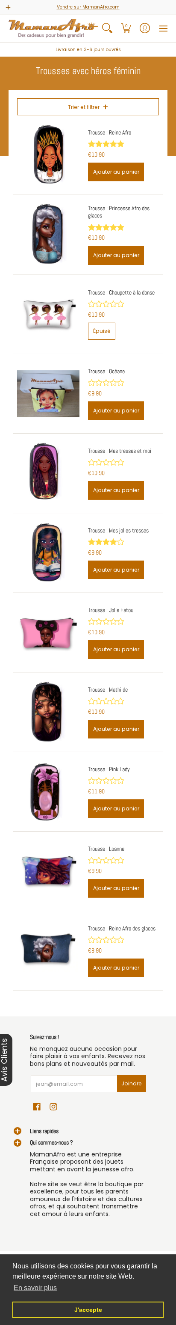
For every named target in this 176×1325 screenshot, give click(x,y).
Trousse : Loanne (106, 849)
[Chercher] (107, 28)
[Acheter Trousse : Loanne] (48, 871)
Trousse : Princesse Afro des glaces (119, 212)
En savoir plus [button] (35, 1287)
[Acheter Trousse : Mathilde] (48, 712)
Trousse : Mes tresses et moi (119, 451)
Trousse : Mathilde (108, 689)
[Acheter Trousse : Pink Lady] (48, 792)
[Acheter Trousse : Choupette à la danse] (48, 314)
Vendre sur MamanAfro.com (88, 7)
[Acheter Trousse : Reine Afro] (48, 155)
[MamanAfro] (53, 28)
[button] (126, 28)
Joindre (131, 1083)
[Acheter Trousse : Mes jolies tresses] (48, 553)
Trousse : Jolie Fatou (110, 610)
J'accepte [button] (88, 1309)
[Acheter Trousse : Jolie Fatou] (48, 632)
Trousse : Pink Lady (109, 769)
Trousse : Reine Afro (109, 132)
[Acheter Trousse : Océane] (48, 394)
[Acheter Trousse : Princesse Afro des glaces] (48, 234)
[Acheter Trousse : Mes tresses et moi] (48, 473)
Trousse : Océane (106, 371)
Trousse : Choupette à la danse (121, 292)
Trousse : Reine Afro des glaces (121, 928)
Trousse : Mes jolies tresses (118, 530)
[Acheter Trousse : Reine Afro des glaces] (48, 951)
